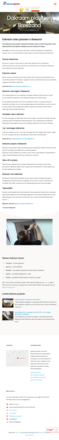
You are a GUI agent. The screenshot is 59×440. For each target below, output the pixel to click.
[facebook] (29, 438)
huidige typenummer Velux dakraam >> (23, 139)
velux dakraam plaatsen (37, 375)
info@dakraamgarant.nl (15, 416)
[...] (21, 307)
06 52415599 (12, 413)
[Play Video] (29, 232)
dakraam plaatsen (35, 372)
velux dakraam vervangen (38, 377)
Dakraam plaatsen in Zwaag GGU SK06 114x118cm (27, 299)
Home (21, 30)
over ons (46, 282)
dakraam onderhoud (8, 287)
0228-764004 (13, 410)
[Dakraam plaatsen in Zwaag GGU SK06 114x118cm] (7, 303)
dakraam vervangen (36, 380)
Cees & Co (17, 432)
